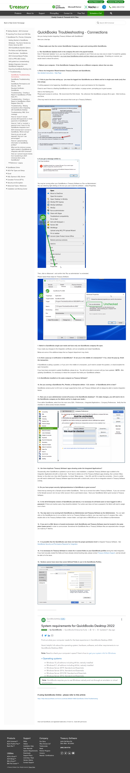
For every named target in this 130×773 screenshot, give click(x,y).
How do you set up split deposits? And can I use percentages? (19, 136)
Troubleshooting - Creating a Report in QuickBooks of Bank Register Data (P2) (20, 101)
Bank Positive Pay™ (13, 744)
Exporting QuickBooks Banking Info (20, 69)
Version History (28, 760)
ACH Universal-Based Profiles (18, 56)
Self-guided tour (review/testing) (19, 61)
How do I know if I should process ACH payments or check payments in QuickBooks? (21, 119)
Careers (42, 753)
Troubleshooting (15, 72)
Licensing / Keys (28, 758)
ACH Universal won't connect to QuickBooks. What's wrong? (21, 131)
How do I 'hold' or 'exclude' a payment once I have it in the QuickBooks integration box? (20, 125)
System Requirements (30, 751)
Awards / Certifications (47, 755)
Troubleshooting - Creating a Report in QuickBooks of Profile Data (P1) (21, 95)
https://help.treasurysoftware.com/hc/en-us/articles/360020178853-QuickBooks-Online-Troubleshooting (68, 698)
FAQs (25, 741)
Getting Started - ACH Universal (18, 31)
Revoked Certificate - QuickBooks (18, 89)
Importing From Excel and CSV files (19, 34)
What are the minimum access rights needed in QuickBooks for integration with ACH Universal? (21, 149)
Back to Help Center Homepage (14, 23)
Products (18, 13)
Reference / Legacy (16, 163)
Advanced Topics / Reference (17, 186)
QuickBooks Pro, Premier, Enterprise (19, 37)
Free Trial (81, 13)
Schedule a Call (96, 13)
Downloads (26, 753)
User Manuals (27, 748)
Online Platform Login (96, 2)
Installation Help (28, 746)
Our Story (43, 741)
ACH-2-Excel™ (12, 756)
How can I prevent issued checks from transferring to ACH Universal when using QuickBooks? (21, 157)
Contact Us (68, 13)
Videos (25, 744)
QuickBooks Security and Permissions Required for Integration (58, 544)
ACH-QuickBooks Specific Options (19, 48)
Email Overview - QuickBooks (18, 53)
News (41, 748)
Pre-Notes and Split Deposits (18, 50)
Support (42, 13)
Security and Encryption (15, 183)
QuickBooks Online (14, 167)
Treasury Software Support (106, 553)
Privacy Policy (32, 767)
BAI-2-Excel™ (11, 761)
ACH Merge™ (11, 759)
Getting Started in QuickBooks (18, 40)
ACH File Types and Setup (16, 170)
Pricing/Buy (54, 13)
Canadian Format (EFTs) (16, 180)
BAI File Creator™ (13, 763)
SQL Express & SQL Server (16, 177)
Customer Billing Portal (115, 2)
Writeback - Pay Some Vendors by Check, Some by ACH (20, 44)
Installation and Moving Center (17, 189)
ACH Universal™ (12, 741)
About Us (30, 13)
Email (9, 173)
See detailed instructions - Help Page (49, 73)
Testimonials (44, 746)
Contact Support (28, 762)
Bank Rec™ (11, 746)
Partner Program (45, 751)
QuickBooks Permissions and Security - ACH (20, 85)
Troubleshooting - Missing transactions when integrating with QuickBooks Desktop (20, 108)
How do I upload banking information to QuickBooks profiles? (19, 143)
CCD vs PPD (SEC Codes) (17, 59)
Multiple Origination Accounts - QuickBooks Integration (18, 65)
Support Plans (27, 755)
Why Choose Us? (45, 744)
